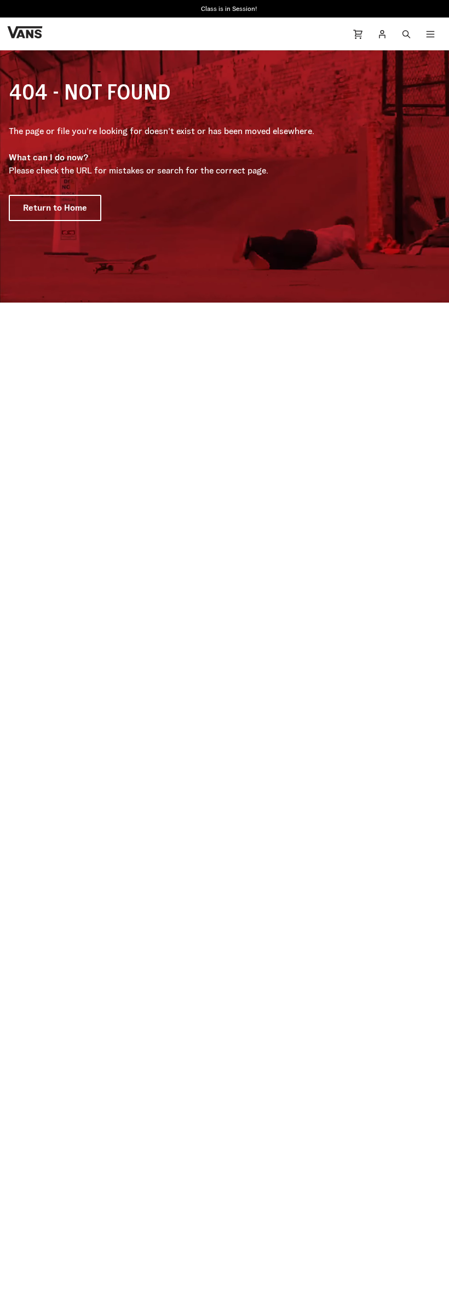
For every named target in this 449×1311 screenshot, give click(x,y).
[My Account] (382, 34)
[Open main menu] (430, 34)
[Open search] (406, 34)
